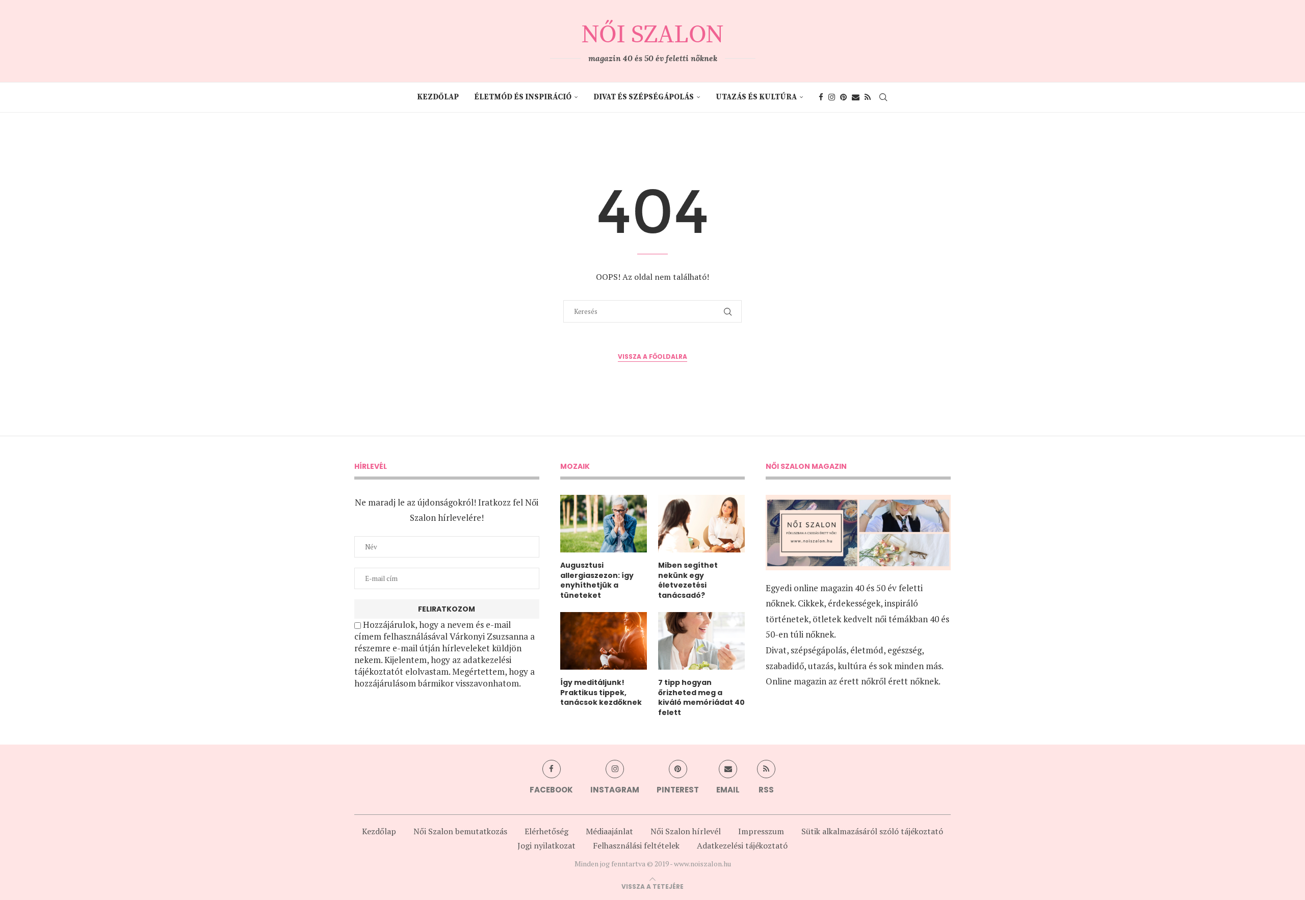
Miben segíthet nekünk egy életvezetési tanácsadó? (688, 580)
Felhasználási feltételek (636, 845)
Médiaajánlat (609, 831)
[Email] (855, 97)
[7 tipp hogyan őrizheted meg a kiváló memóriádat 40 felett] (701, 641)
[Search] (883, 97)
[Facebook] (821, 97)
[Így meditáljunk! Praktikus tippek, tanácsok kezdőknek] (603, 641)
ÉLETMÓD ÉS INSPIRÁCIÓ (522, 97)
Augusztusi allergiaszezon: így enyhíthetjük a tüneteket (597, 580)
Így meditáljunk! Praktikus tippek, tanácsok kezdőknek (601, 692)
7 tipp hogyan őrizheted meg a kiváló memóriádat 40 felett (701, 698)
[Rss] (868, 97)
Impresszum (761, 831)
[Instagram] (831, 97)
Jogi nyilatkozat (546, 845)
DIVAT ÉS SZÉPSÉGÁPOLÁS (643, 97)
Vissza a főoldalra (652, 356)
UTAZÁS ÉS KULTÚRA (756, 97)
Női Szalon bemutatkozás (460, 831)
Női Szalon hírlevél (685, 831)
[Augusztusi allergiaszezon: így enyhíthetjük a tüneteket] (603, 524)
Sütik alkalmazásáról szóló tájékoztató (872, 831)
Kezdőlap (438, 97)
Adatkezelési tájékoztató (742, 845)
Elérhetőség (546, 831)
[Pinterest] (843, 97)
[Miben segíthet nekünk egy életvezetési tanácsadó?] (701, 524)
